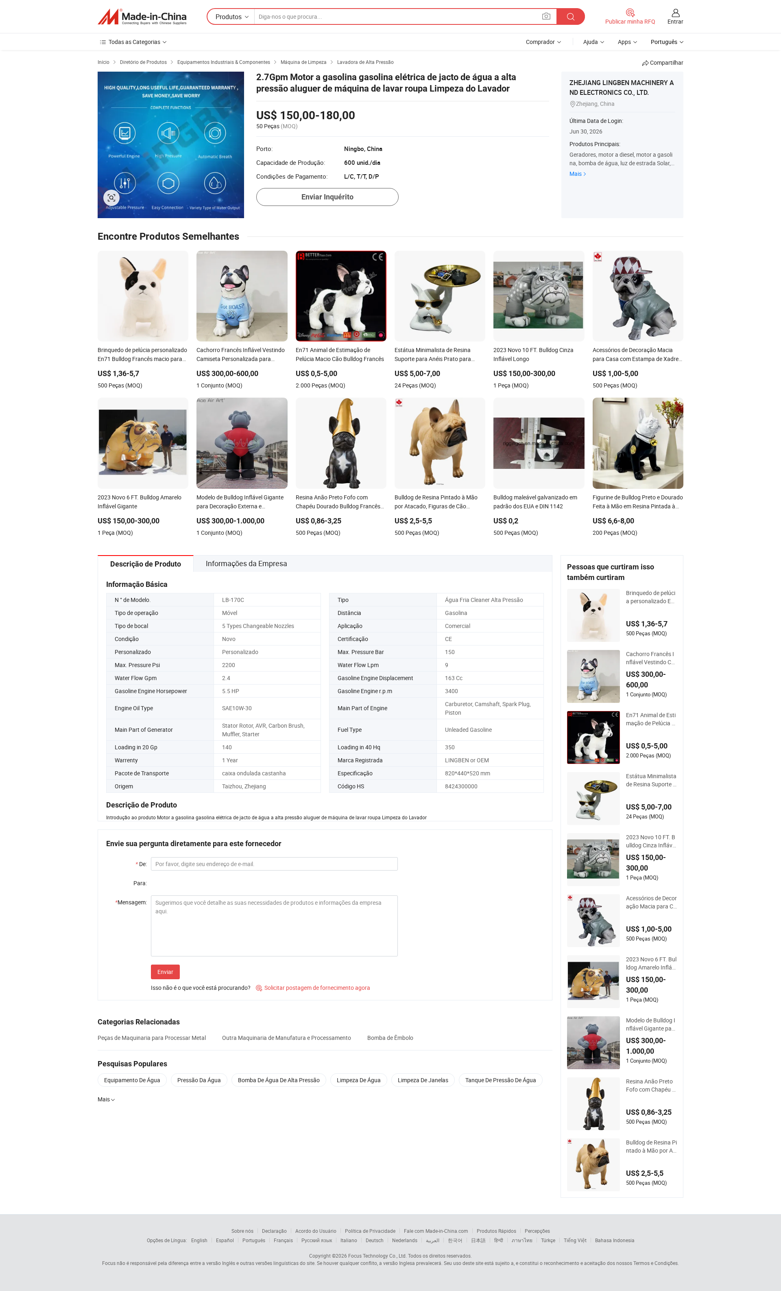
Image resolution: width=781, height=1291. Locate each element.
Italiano (348, 1240)
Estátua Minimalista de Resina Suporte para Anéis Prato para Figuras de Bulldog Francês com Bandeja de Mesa (651, 780)
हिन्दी (498, 1240)
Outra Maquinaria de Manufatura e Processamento (286, 1038)
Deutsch (375, 1240)
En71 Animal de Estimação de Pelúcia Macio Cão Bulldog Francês (651, 719)
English (199, 1240)
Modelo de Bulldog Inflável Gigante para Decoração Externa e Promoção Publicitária (651, 1024)
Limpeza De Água (359, 1080)
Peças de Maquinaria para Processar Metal (152, 1038)
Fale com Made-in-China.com (436, 1231)
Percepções (537, 1231)
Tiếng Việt (575, 1240)
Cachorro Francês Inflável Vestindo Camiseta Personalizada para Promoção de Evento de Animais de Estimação (651, 658)
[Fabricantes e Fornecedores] (142, 16)
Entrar (675, 21)
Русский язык (316, 1240)
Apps (624, 42)
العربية (432, 1240)
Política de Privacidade (370, 1231)
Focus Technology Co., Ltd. (377, 1255)
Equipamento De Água (132, 1080)
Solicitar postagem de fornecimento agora (313, 987)
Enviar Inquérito (327, 197)
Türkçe (548, 1240)
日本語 (478, 1240)
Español (225, 1240)
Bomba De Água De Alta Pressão (279, 1080)
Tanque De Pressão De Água (500, 1080)
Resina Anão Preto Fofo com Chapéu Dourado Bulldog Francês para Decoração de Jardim (651, 1085)
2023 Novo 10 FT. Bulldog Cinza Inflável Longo (651, 841)
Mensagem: (131, 902)
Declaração (274, 1231)
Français (283, 1240)
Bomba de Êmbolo (390, 1038)
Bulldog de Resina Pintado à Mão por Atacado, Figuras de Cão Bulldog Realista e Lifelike (651, 1146)
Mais (575, 173)
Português (253, 1240)
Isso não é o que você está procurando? (201, 987)
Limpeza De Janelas (423, 1080)
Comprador (540, 42)
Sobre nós (242, 1231)
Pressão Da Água (199, 1080)
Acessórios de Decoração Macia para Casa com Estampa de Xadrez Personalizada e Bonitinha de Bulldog (651, 902)
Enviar (165, 972)
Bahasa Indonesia (615, 1240)
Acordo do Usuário (315, 1231)
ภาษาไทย (522, 1240)
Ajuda (590, 42)
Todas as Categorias (134, 42)
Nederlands (404, 1240)
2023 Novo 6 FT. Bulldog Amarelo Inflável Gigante (651, 963)
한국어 (455, 1240)
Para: (140, 883)
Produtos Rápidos (496, 1231)
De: (141, 864)
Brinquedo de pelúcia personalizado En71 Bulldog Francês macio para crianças (650, 597)
